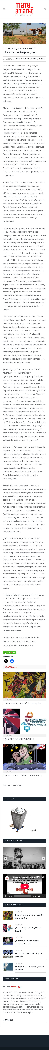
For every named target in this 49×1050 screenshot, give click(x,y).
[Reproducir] (6, 896)
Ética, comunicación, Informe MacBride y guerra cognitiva (23, 703)
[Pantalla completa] (43, 896)
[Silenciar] (39, 896)
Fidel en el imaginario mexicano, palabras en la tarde (29, 968)
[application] (24, 886)
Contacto (8, 1019)
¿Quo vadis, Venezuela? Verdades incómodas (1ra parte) (23, 775)
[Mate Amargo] (24, 8)
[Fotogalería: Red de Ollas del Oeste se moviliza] (24, 858)
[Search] (45, 9)
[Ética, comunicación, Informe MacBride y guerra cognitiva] (24, 686)
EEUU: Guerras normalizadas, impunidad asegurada (29, 955)
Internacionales (22, 59)
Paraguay (42, 59)
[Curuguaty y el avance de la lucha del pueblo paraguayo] (24, 34)
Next (43, 858)
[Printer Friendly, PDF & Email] (9, 652)
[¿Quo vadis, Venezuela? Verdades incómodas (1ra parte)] (24, 758)
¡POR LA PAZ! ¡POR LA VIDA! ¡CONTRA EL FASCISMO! (19, 739)
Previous (5, 858)
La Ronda (33, 59)
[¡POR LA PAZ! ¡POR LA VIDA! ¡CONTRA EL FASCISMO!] (24, 723)
